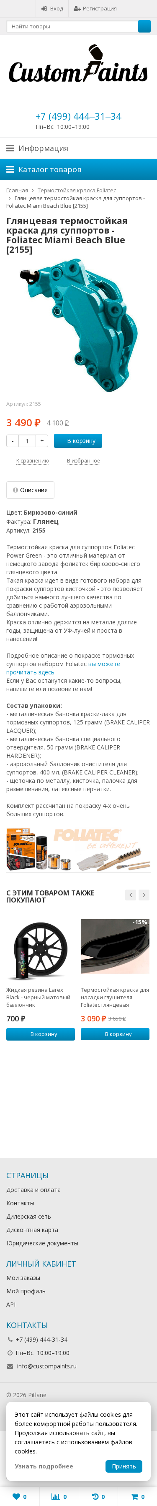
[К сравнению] (57, 1048)
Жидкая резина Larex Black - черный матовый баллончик (38, 997)
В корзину (81, 441)
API (10, 1304)
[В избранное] (70, 1048)
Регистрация (100, 8)
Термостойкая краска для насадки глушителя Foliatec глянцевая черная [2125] (115, 997)
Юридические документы (42, 1243)
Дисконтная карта (32, 1230)
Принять (124, 1466)
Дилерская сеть (28, 1216)
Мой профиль (26, 1291)
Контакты (20, 1203)
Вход (56, 8)
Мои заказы (23, 1278)
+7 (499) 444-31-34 (41, 1339)
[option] (40, 983)
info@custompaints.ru (47, 1366)
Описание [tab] (34, 490)
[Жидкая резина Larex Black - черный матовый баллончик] (40, 947)
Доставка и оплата (33, 1190)
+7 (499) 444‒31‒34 (78, 116)
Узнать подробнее (44, 1466)
